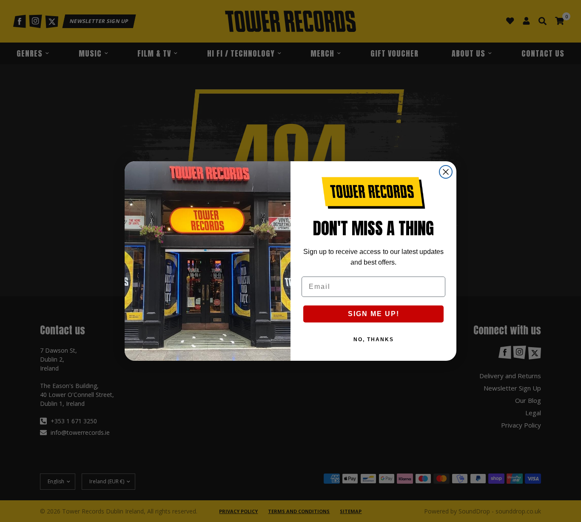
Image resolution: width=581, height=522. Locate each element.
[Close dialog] (445, 171)
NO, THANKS (373, 339)
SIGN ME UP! (373, 313)
